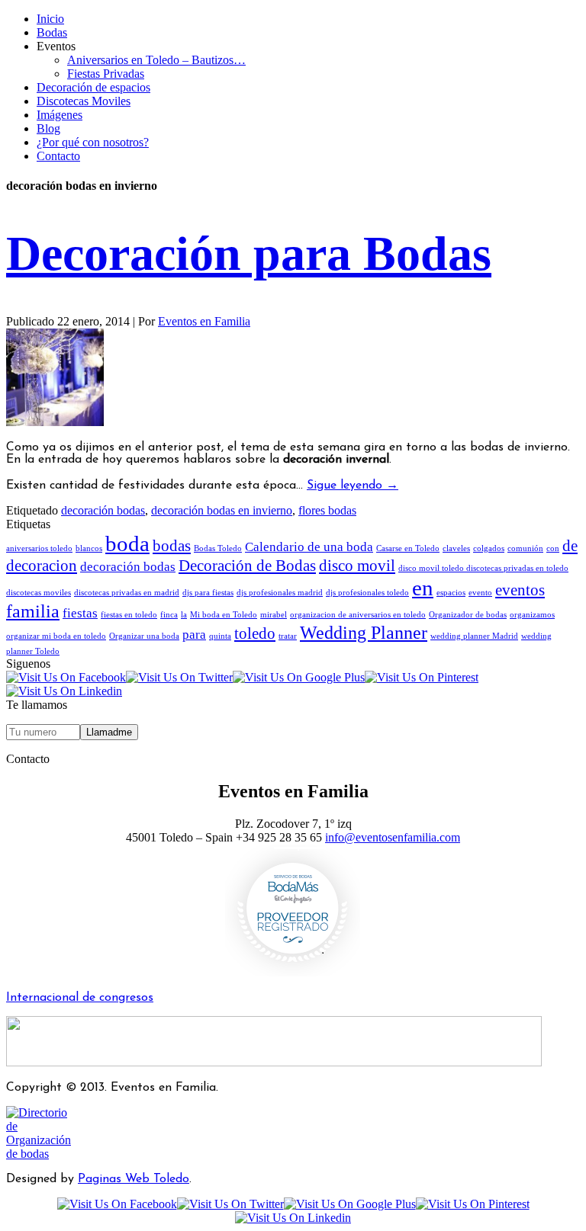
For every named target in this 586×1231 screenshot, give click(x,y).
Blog (48, 128)
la (184, 615)
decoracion (41, 565)
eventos (520, 590)
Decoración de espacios (93, 87)
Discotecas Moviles (83, 101)
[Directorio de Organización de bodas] (43, 1153)
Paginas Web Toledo (133, 1179)
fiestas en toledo (129, 615)
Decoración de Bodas (247, 565)
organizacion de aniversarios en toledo (358, 615)
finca (169, 615)
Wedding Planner (363, 632)
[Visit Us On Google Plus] (299, 677)
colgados (488, 548)
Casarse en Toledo (408, 548)
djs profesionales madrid (280, 592)
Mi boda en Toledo (223, 615)
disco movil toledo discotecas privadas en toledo (483, 568)
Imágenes (59, 114)
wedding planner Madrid (474, 636)
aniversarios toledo (39, 548)
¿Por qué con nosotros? (93, 142)
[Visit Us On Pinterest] (421, 677)
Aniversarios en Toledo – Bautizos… (156, 59)
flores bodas (327, 510)
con (552, 548)
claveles (456, 548)
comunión (525, 548)
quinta (220, 636)
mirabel (273, 615)
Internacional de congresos (79, 998)
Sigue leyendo (352, 485)
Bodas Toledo (218, 548)
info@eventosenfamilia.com (392, 837)
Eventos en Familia (204, 321)
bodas (172, 546)
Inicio (50, 18)
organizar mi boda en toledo (56, 636)
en (422, 587)
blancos (89, 548)
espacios (450, 592)
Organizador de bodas (468, 615)
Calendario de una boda (309, 547)
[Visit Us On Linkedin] (64, 690)
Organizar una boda (144, 636)
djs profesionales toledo (367, 592)
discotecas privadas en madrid (126, 592)
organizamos (532, 615)
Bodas (52, 32)
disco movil (357, 565)
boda (127, 543)
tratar (288, 636)
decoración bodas (103, 510)
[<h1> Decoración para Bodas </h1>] (55, 421)
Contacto (58, 155)
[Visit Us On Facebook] (66, 677)
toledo (254, 633)
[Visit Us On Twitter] (179, 677)
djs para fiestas (207, 592)
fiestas (80, 613)
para (194, 634)
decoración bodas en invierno (221, 510)
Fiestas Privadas (105, 73)
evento (480, 592)
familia (33, 611)
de (570, 546)
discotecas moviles (38, 592)
